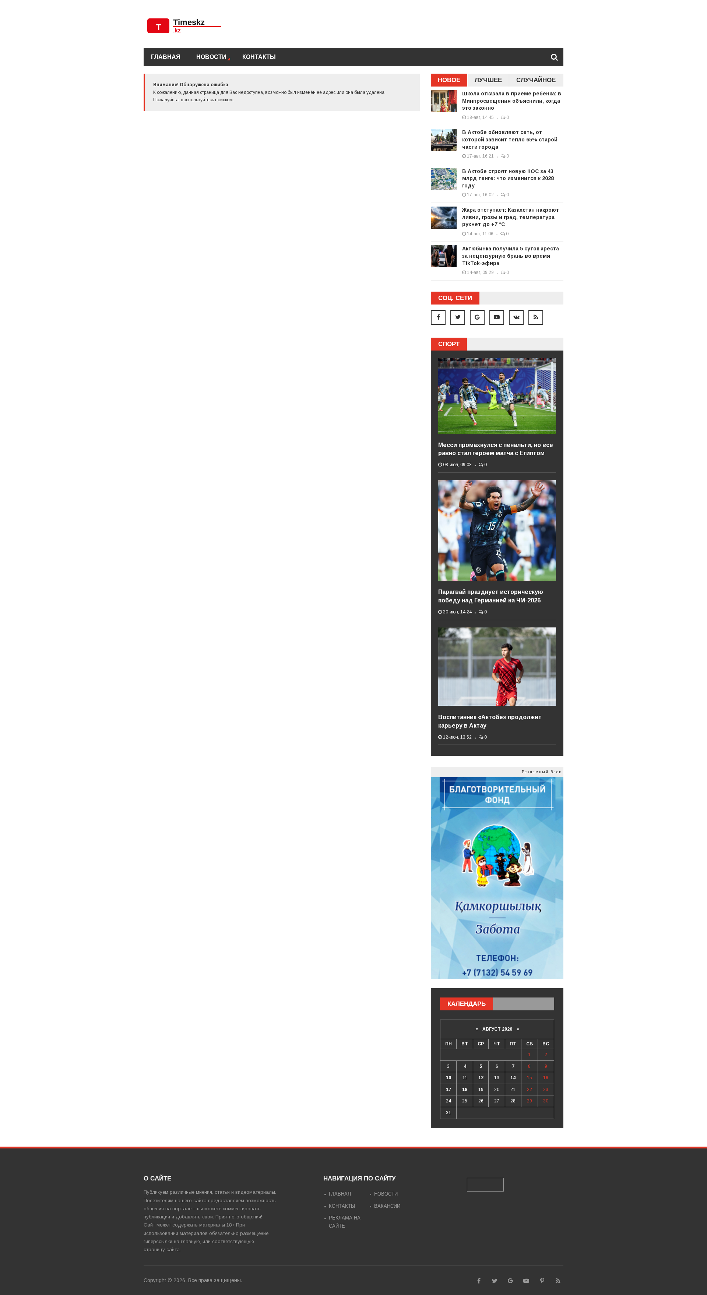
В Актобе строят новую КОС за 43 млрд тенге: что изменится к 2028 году (508, 178)
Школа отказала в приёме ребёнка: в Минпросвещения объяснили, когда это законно (511, 101)
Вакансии (387, 1206)
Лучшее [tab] (488, 80)
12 (480, 1077)
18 (464, 1089)
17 (448, 1089)
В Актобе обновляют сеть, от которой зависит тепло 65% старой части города (509, 139)
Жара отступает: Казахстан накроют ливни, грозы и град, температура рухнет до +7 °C (510, 217)
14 (513, 1077)
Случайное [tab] (536, 80)
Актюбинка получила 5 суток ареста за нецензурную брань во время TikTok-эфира (510, 256)
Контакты (259, 57)
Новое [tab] (449, 80)
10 (448, 1077)
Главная (165, 57)
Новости (211, 57)
